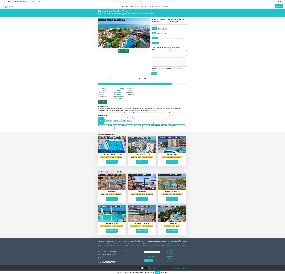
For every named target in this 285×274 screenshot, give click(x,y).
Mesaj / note (154, 59)
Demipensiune (163, 43)
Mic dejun (170, 43)
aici (102, 257)
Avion (154, 33)
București (155, 38)
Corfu (105, 245)
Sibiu (175, 38)
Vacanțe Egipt (183, 245)
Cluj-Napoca (161, 38)
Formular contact (170, 252)
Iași (172, 38)
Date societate (169, 254)
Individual (164, 33)
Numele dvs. (154, 54)
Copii (171, 49)
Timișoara (180, 38)
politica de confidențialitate (176, 68)
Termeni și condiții (177, 268)
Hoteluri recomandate (155, 6)
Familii (113, 157)
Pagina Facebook (170, 260)
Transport (154, 31)
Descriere (112, 78)
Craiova (168, 38)
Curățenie (119, 194)
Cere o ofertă (169, 250)
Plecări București (138, 245)
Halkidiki (173, 226)
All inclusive (125, 6)
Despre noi (166, 6)
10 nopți (159, 28)
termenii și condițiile (163, 68)
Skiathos (126, 245)
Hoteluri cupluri (169, 245)
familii (116, 13)
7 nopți (154, 28)
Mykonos (113, 245)
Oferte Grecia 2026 (135, 6)
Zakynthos (132, 245)
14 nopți (165, 28)
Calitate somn (119, 157)
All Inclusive (150, 13)
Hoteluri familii (176, 245)
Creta (106, 157)
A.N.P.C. (184, 268)
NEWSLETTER (173, 243)
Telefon (177, 54)
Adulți (153, 49)
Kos (109, 194)
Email (165, 54)
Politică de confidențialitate (172, 258)
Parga (113, 226)
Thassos (143, 226)
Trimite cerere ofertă (111, 161)
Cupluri (109, 157)
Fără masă (176, 43)
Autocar (158, 33)
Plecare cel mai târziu (174, 21)
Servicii (179, 157)
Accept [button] (157, 272)
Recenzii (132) (142, 78)
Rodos (143, 194)
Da (153, 70)
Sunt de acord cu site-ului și (167, 68)
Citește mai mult (164, 272)
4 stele (103, 13)
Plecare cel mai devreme (157, 21)
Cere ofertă (279, 6)
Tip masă (154, 40)
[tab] (112, 79)
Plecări (144, 6)
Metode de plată (170, 256)
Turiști (153, 45)
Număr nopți (154, 26)
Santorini (122, 245)
